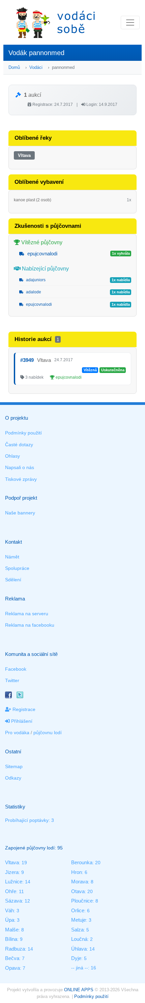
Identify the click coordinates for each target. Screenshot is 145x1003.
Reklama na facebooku (29, 625)
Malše (12, 929)
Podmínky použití (23, 432)
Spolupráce (17, 568)
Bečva (12, 958)
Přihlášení (21, 721)
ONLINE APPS (78, 989)
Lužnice (13, 881)
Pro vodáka (17, 732)
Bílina (11, 939)
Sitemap (14, 766)
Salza (77, 929)
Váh (9, 910)
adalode (33, 292)
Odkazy (13, 778)
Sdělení (13, 579)
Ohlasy (12, 456)
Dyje (76, 958)
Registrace (23, 709)
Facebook (15, 669)
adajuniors (35, 280)
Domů (14, 67)
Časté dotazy (19, 444)
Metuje (78, 920)
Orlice (77, 910)
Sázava (13, 901)
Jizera (12, 872)
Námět (12, 556)
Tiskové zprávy (21, 479)
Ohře (10, 891)
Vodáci (35, 67)
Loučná (79, 939)
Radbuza (15, 949)
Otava (78, 891)
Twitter (12, 680)
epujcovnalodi (41, 253)
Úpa (9, 920)
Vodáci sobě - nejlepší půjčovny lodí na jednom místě (55, 22)
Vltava (24, 155)
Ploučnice (82, 901)
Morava (79, 881)
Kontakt (13, 542)
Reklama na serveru (26, 613)
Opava (12, 968)
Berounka (81, 862)
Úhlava (79, 949)
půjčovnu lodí (47, 732)
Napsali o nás (19, 467)
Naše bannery (20, 512)
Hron (76, 872)
